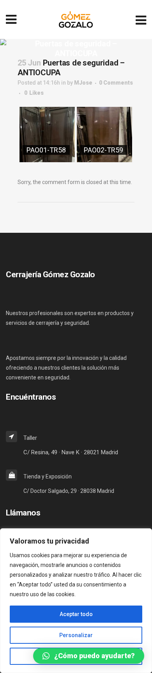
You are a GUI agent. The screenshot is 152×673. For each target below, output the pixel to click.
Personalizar (76, 635)
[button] (88, 656)
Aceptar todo (76, 614)
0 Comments (116, 83)
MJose (83, 83)
